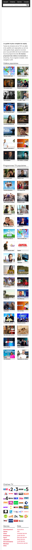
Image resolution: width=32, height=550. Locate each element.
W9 (16, 494)
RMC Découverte (26, 498)
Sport (5, 538)
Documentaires (8, 542)
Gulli (5, 516)
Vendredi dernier (22, 533)
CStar (10, 498)
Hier (18, 531)
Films (5, 533)
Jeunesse (6, 540)
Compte (26, 2)
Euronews (5, 512)
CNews (16, 507)
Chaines (12, 2)
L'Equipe (26, 512)
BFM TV (21, 507)
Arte (10, 494)
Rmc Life (10, 503)
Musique (6, 544)
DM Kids (26, 516)
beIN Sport (16, 512)
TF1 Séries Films (16, 498)
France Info (10, 507)
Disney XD (21, 516)
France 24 (10, 512)
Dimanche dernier (22, 543)
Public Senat (16, 521)
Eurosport (21, 512)
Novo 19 (5, 507)
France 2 (10, 489)
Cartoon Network (16, 516)
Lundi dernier (21, 541)
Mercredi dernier (22, 537)
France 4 (5, 498)
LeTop (5, 521)
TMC (21, 494)
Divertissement (8, 529)
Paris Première (21, 503)
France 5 (26, 489)
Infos (5, 546)
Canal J (10, 516)
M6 (5, 494)
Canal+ (21, 489)
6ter (21, 498)
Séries (5, 531)
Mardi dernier (21, 539)
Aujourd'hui (20, 529)
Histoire (21, 521)
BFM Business (26, 507)
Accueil (5, 2)
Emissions (6, 536)
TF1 (5, 489)
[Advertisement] (16, 24)
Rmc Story (5, 503)
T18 (26, 503)
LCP (10, 521)
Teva (16, 503)
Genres (19, 2)
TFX (26, 494)
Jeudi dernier (21, 535)
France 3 (16, 489)
